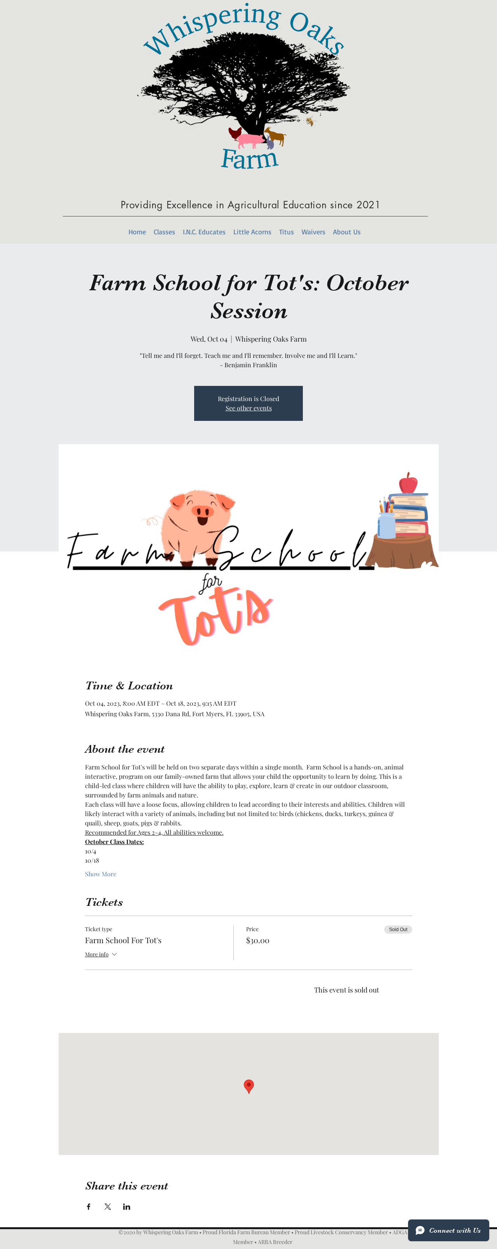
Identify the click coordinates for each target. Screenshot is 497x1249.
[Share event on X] (107, 1207)
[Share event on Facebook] (88, 1207)
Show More (100, 874)
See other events (249, 408)
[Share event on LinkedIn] (126, 1207)
